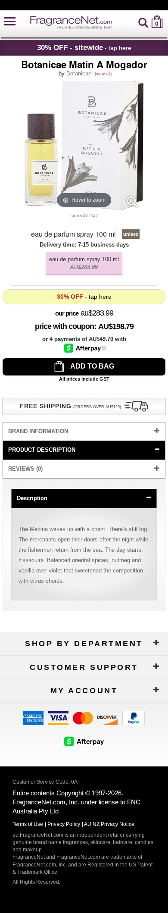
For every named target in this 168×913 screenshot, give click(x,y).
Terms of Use (27, 824)
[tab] (84, 431)
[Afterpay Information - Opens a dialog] (85, 348)
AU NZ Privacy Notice (109, 824)
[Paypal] (133, 717)
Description (32, 498)
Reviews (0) (25, 469)
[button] (10, 21)
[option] (84, 263)
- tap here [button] (84, 47)
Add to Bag (91, 366)
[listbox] (84, 261)
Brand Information (38, 431)
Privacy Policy (63, 824)
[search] (143, 22)
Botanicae (79, 73)
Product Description (41, 450)
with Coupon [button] (64, 326)
